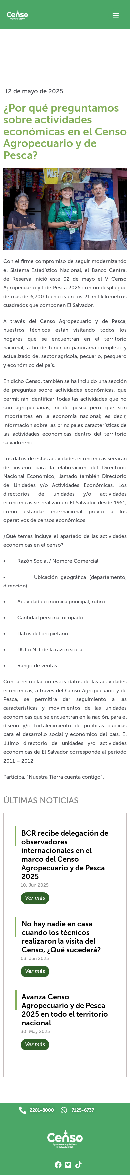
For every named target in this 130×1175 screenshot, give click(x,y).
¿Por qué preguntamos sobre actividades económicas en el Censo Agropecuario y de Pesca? (65, 131)
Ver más (35, 898)
